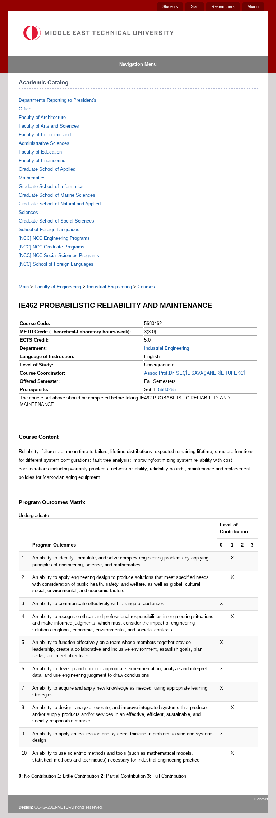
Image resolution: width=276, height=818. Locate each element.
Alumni (253, 6)
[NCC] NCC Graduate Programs (51, 247)
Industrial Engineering (109, 286)
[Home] (98, 33)
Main (24, 286)
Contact (261, 799)
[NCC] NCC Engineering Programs (54, 238)
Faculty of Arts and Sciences (49, 126)
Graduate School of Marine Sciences (57, 195)
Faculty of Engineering (42, 160)
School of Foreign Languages (49, 229)
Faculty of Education (40, 152)
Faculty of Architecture (42, 117)
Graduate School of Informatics (51, 186)
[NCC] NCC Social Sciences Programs (59, 255)
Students (170, 6)
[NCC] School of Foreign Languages (56, 264)
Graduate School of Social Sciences (56, 221)
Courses (146, 286)
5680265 (167, 389)
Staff (195, 6)
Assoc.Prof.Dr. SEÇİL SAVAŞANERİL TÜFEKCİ (194, 373)
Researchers (223, 6)
